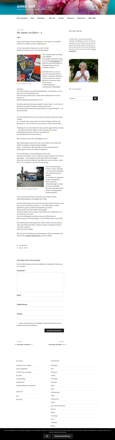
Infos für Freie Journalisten (24, 372)
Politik (52, 395)
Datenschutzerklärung (62, 436)
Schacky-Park (55, 399)
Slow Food (19, 399)
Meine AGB (92, 18)
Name (19, 295)
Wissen (53, 426)
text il (52, 419)
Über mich (52, 18)
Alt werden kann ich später (23, 365)
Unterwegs (23, 245)
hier (40, 139)
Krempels (19, 375)
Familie (53, 375)
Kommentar (21, 270)
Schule (53, 402)
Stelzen (53, 412)
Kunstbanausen (55, 392)
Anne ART (26, 6)
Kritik (52, 389)
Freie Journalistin (22, 18)
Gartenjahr (54, 382)
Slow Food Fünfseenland (58, 406)
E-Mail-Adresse (22, 304)
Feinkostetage (54, 61)
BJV (17, 396)
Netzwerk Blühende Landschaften (25, 385)
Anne (22, 30)
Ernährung (54, 372)
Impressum (70, 18)
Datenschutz (81, 18)
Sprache (53, 409)
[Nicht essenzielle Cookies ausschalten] (113, 434)
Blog (32, 18)
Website (19, 314)
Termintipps (54, 416)
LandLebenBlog (20, 379)
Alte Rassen (54, 365)
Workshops (40, 18)
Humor (53, 385)
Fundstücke (54, 379)
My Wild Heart (20, 382)
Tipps (26, 248)
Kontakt (61, 18)
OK (47, 436)
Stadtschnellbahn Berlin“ (34, 236)
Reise (21, 248)
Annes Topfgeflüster (22, 369)
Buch (52, 369)
